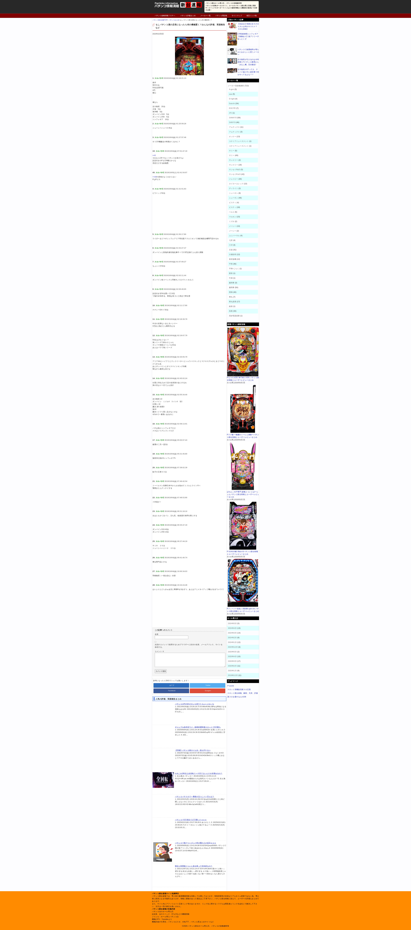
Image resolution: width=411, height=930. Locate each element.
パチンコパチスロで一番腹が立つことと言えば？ (194, 796)
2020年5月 (232, 652)
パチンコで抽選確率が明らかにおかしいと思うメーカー (248, 52)
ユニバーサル (234, 235)
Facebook (171, 690)
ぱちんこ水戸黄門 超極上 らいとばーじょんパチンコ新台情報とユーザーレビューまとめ (243, 494)
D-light (232, 99)
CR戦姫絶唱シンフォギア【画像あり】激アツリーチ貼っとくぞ (248, 36)
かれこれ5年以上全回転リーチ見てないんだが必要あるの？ (198, 773)
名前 (156, 634)
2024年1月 (232, 642)
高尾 (231, 311)
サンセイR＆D (235, 174)
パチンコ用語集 (221, 16)
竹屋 (231, 278)
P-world (230, 686)
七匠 (231, 240)
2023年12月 (233, 647)
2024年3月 (232, 633)
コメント (159, 651)
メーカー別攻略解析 (236, 86)
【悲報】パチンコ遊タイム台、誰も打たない (193, 750)
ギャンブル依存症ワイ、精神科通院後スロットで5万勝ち (198, 727)
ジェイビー (233, 179)
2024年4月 (232, 628)
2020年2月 (232, 666)
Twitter (208, 685)
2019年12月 (233, 675)
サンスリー (233, 160)
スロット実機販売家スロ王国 (239, 689)
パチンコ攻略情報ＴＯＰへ (165, 16)
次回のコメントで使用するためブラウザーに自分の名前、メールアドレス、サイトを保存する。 (189, 646)
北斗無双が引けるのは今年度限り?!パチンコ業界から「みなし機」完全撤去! (248, 62)
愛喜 (231, 273)
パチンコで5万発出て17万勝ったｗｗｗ (191, 820)
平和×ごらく (234, 269)
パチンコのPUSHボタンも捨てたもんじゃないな (194, 704)
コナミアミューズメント (239, 141)
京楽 (231, 250)
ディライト (233, 188)
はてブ (171, 685)
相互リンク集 (251, 16)
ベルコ (231, 212)
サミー (231, 151)
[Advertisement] (189, 216)
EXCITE (232, 108)
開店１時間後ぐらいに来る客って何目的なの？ (193, 866)
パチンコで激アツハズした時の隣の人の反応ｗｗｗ (195, 843)
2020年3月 (232, 661)
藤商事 (231, 283)
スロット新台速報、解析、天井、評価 (242, 693)
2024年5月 (232, 623)
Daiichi (232, 103)
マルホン (232, 217)
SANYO (232, 122)
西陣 (231, 292)
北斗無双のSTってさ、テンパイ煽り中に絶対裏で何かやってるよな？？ (248, 72)
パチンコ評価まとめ (188, 16)
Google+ (208, 690)
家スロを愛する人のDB (236, 697)
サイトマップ (237, 16)
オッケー (232, 136)
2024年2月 (232, 638)
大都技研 (232, 254)
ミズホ (231, 221)
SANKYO (233, 118)
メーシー (232, 226)
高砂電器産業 (234, 316)
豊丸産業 (232, 302)
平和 (231, 264)
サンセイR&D (234, 169)
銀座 (231, 306)
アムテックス (234, 127)
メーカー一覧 (205, 16)
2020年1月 (232, 671)
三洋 (231, 245)
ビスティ (232, 202)
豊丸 (231, 297)
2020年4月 (232, 656)
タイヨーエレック (236, 184)
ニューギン (233, 193)
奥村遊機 (232, 259)
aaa (230, 94)
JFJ (230, 113)
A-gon (231, 89)
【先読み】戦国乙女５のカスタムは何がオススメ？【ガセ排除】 (248, 26)
